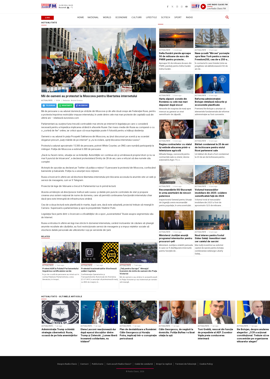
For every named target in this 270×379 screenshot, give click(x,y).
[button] (209, 6)
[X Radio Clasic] (172, 6)
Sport (178, 17)
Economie (121, 17)
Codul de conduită (144, 364)
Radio (189, 17)
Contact (84, 364)
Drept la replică (164, 364)
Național (93, 17)
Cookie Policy (206, 364)
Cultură (137, 17)
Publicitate (97, 364)
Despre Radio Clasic (67, 364)
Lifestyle (151, 17)
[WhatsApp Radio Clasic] (181, 6)
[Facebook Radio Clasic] (167, 6)
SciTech (165, 17)
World (107, 17)
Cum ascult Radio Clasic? (119, 364)
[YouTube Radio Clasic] (186, 6)
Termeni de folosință (185, 364)
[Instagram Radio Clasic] (177, 6)
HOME (80, 17)
